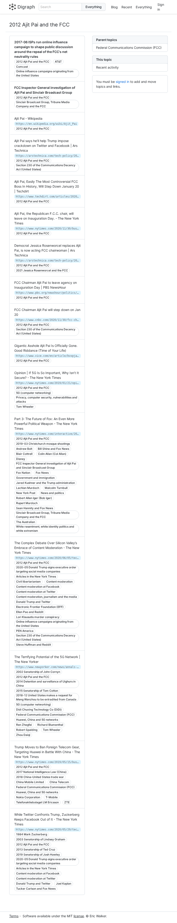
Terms (13, 916)
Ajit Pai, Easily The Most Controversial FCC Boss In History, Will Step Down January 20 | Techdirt (46, 186)
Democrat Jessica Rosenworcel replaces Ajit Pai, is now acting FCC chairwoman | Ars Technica (47, 250)
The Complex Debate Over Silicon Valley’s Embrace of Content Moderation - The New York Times (46, 547)
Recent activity (107, 67)
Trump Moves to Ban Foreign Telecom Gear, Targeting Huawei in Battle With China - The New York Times (47, 752)
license (79, 916)
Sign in (160, 7)
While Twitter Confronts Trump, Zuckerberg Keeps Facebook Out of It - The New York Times (47, 819)
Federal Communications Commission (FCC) (129, 47)
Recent (126, 7)
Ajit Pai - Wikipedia (28, 118)
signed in (122, 82)
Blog (114, 7)
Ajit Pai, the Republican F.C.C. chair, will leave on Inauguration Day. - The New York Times (46, 218)
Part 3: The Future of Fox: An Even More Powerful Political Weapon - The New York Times (45, 423)
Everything (144, 7)
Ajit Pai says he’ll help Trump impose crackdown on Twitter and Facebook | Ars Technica (45, 145)
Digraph (26, 6)
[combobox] (60, 7)
